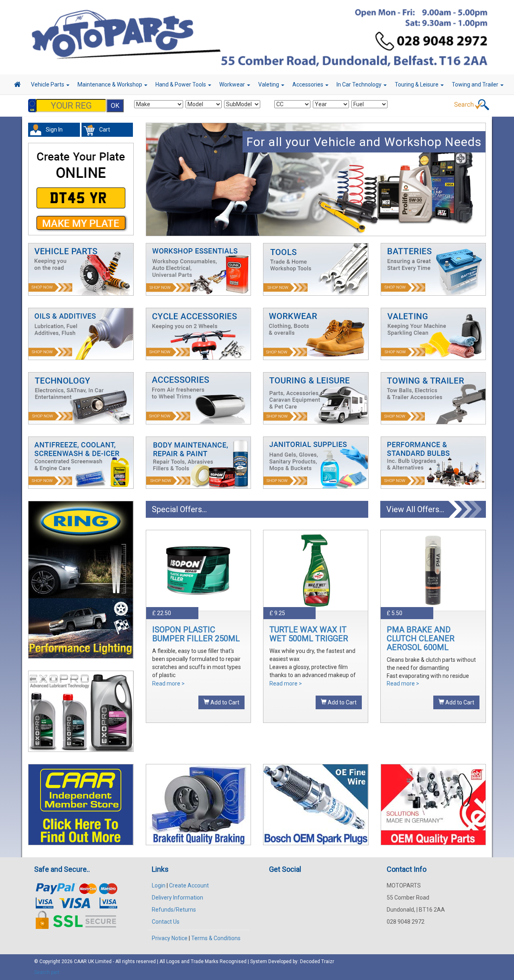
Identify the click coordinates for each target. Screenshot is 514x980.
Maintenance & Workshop (110, 84)
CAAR (80, 961)
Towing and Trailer (476, 84)
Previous (148, 184)
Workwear (232, 84)
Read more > (168, 683)
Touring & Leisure (417, 84)
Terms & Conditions (216, 938)
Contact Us (165, 921)
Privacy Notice (170, 938)
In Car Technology (360, 84)
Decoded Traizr (317, 961)
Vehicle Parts (48, 84)
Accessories (308, 84)
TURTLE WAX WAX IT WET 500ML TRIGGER (308, 634)
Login (158, 885)
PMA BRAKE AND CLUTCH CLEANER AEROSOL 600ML (421, 638)
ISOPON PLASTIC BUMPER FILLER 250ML (196, 634)
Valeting (269, 84)
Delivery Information (177, 897)
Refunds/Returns (174, 909)
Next (483, 184)
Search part (46, 972)
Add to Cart (224, 702)
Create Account (189, 885)
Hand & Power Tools (181, 84)
